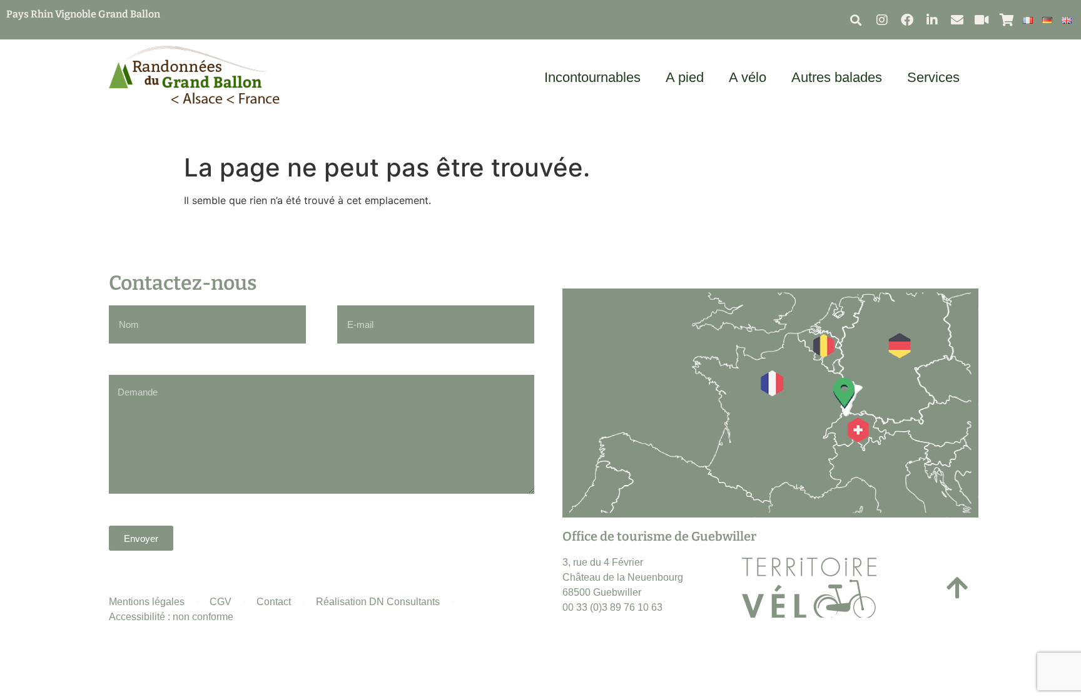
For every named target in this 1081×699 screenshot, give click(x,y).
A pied (685, 77)
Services (933, 77)
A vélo (747, 77)
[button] (856, 19)
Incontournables (592, 77)
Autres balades (836, 77)
